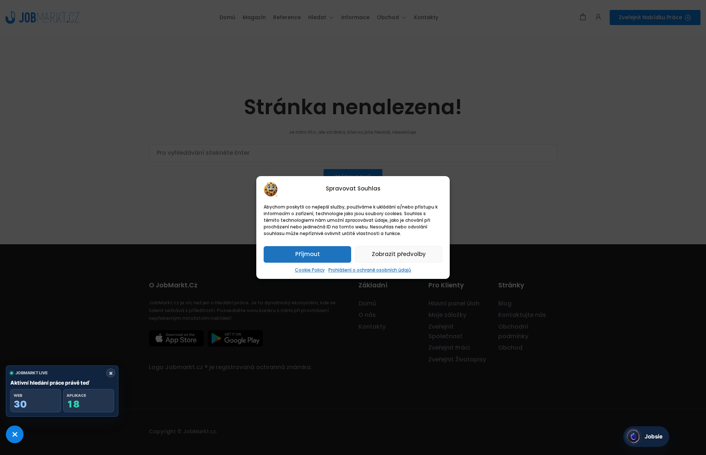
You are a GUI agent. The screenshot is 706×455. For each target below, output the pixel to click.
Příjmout (307, 254)
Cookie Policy (310, 270)
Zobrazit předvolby (399, 254)
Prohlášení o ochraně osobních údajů (369, 270)
